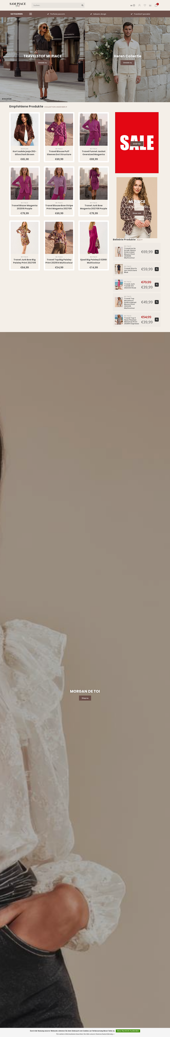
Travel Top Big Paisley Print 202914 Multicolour (59, 261)
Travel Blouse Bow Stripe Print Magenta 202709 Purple (59, 208)
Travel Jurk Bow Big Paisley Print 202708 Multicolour (24, 262)
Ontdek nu (42, 62)
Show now (137, 213)
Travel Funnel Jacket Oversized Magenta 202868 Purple (93, 154)
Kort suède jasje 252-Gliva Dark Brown (24, 153)
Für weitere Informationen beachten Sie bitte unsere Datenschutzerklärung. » (85, 1034)
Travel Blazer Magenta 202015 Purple (24, 207)
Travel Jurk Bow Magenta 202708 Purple (93, 207)
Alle (139, 240)
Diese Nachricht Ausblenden (128, 1031)
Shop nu (85, 698)
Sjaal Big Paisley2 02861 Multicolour (93, 261)
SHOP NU (137, 144)
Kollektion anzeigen (55, 107)
